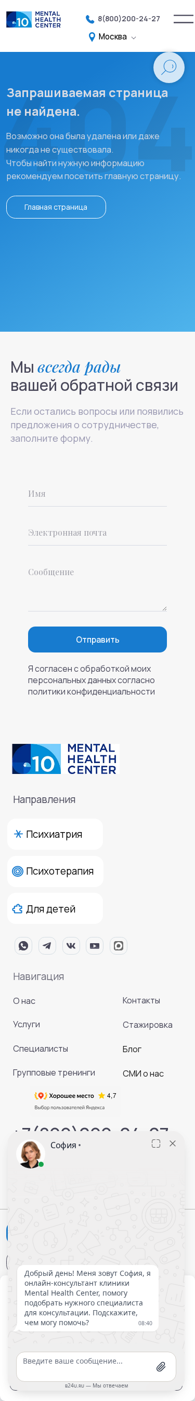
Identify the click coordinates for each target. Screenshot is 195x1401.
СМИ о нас (143, 1073)
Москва (113, 36)
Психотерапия (60, 871)
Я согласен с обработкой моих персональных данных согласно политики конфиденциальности (91, 680)
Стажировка (148, 1024)
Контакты (141, 1000)
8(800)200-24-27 (129, 18)
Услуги (26, 1024)
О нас (24, 1000)
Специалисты (40, 1048)
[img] (183, 19)
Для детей (50, 909)
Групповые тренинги (54, 1072)
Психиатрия (54, 834)
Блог (132, 1049)
